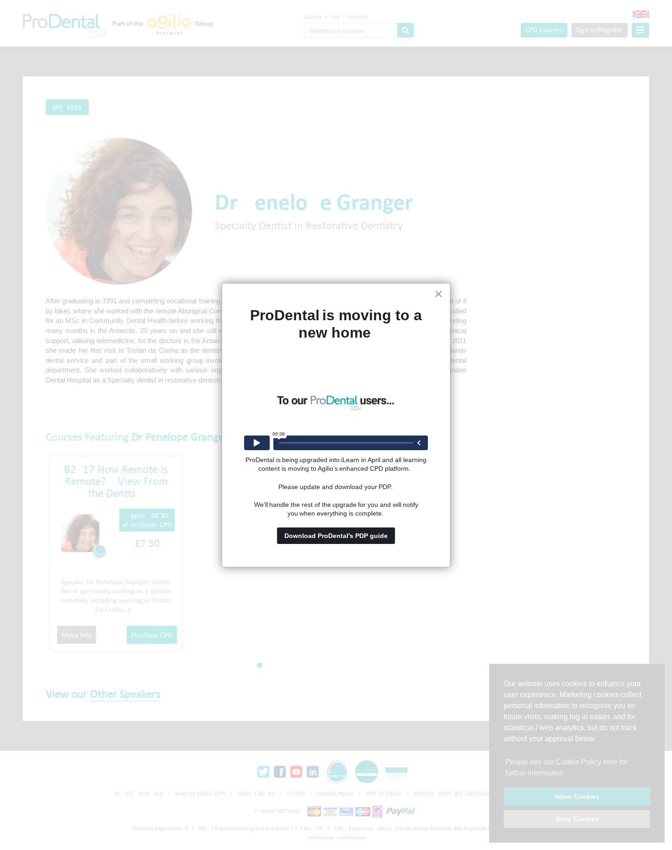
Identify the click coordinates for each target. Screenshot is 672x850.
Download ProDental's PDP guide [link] (336, 535)
